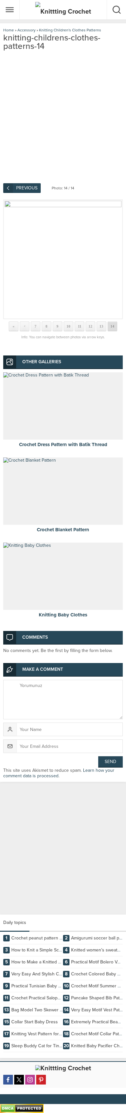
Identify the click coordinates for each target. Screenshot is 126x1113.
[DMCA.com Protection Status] (22, 1110)
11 (79, 326)
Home (8, 30)
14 (112, 326)
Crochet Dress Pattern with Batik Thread (63, 444)
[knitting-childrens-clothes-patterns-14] (63, 259)
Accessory (26, 30)
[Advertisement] (63, 848)
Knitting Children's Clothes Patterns (70, 30)
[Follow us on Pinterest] (41, 1080)
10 (68, 326)
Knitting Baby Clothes (63, 615)
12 (90, 326)
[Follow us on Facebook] (8, 1080)
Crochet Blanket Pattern (63, 530)
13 (101, 326)
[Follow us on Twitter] (19, 1080)
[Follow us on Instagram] (30, 1080)
